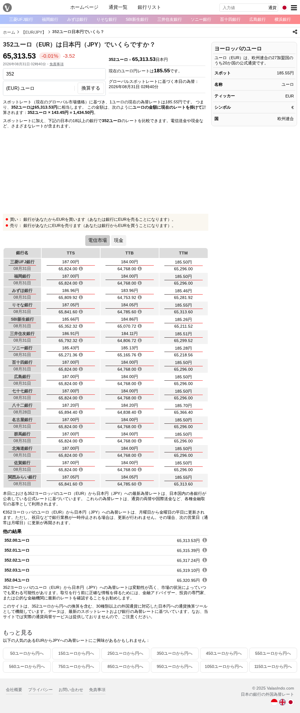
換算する (90, 88)
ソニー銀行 (201, 19)
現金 (118, 240)
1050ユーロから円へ (224, 666)
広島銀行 (257, 19)
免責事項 (57, 64)
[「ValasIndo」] (7, 8)
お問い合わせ (71, 689)
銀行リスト (149, 7)
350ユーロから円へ (174, 653)
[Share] (295, 32)
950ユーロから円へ (174, 666)
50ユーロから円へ (27, 653)
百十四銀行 (230, 19)
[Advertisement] (105, 173)
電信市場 (97, 240)
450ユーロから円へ (224, 653)
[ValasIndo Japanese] (290, 702)
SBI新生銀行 (137, 19)
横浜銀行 (283, 19)
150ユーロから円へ (76, 653)
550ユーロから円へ (273, 653)
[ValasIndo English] (282, 702)
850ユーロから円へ (125, 666)
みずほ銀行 (77, 19)
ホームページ (84, 7)
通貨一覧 (118, 7)
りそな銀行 (106, 19)
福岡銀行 (50, 19)
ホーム (9, 32)
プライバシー (40, 689)
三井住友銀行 (169, 19)
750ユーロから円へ (76, 666)
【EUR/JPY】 (33, 32)
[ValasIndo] (274, 702)
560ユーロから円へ (27, 666)
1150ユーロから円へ (273, 666)
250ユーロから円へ (125, 653)
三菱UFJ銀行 (21, 19)
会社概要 (14, 689)
